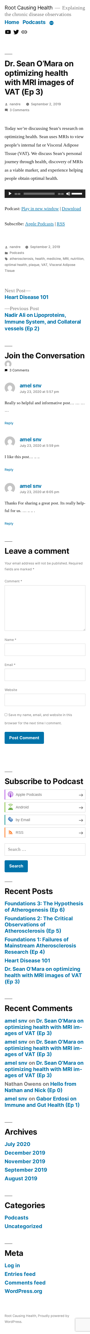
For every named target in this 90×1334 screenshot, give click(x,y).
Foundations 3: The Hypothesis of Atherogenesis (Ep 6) (44, 906)
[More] (51, 22)
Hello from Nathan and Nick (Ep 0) (40, 1087)
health (40, 259)
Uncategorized (23, 1226)
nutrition (77, 259)
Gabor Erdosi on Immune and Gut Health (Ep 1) (42, 1101)
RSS (61, 224)
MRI (66, 259)
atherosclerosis (21, 259)
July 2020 (17, 1144)
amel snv (16, 1021)
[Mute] (68, 194)
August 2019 (21, 1178)
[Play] (10, 194)
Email (10, 665)
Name (10, 640)
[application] (45, 193)
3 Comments (19, 110)
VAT (44, 265)
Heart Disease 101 (27, 960)
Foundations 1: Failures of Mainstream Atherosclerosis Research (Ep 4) (40, 945)
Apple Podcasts (39, 224)
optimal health (16, 265)
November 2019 (25, 1161)
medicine (54, 259)
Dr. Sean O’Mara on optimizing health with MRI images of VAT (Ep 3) (43, 975)
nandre (15, 104)
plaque (34, 265)
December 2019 (25, 1153)
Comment (13, 581)
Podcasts (34, 22)
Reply (9, 423)
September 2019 (26, 1170)
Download (71, 209)
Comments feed (25, 1282)
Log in (12, 1265)
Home (12, 22)
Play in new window (40, 209)
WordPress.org (23, 1291)
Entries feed (20, 1274)
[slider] (77, 193)
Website (11, 690)
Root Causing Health (29, 7)
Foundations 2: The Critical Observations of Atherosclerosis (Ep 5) (39, 924)
